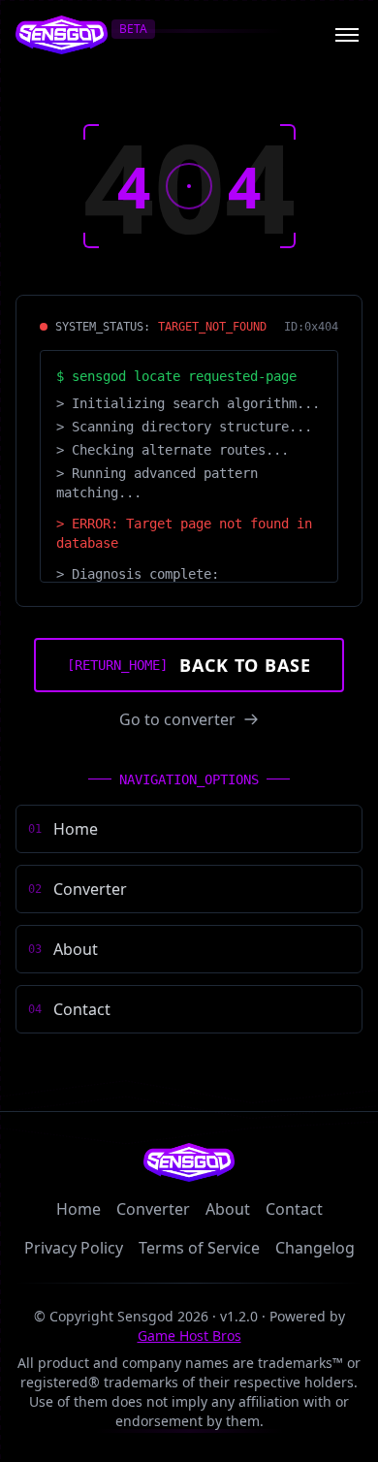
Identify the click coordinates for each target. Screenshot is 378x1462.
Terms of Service (199, 1247)
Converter (153, 1209)
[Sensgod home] (62, 35)
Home (78, 1209)
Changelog (315, 1247)
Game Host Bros (189, 1335)
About (227, 1209)
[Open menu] (346, 34)
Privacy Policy (73, 1247)
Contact (294, 1209)
